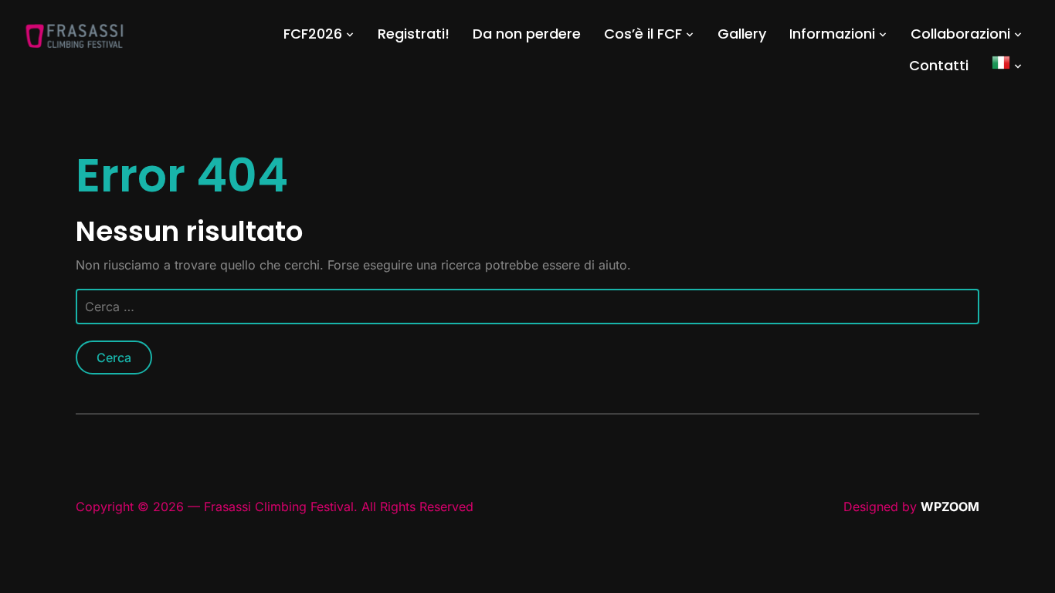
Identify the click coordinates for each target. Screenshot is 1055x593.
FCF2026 (312, 33)
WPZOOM (950, 506)
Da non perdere (527, 33)
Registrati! (413, 33)
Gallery (741, 33)
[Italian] (1007, 65)
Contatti (938, 65)
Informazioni (832, 33)
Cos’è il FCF (643, 33)
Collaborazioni (960, 33)
